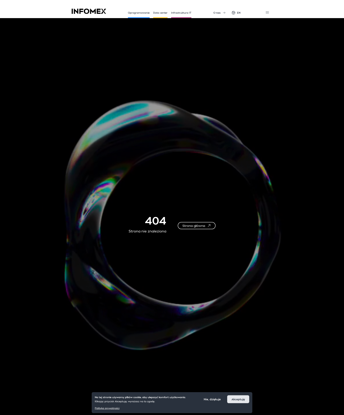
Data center (160, 12)
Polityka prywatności (107, 407)
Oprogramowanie (139, 12)
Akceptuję (238, 399)
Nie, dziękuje (212, 399)
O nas (217, 12)
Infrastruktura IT (181, 12)
